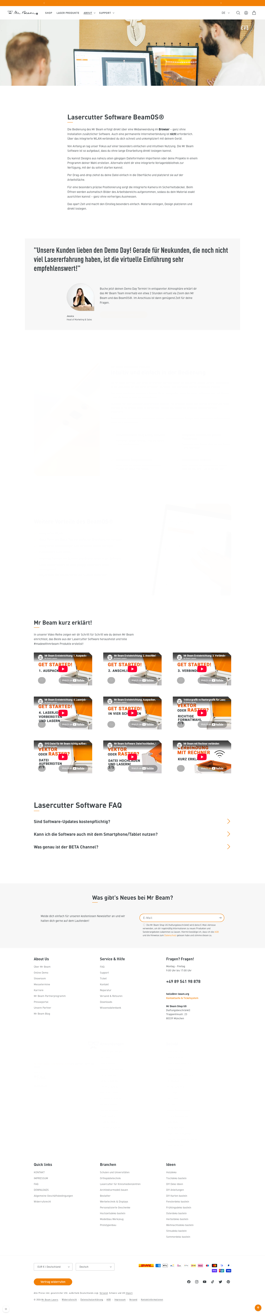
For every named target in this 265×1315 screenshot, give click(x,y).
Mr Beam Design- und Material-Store (52, 1063)
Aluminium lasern (110, 1092)
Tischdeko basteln (176, 1178)
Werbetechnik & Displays (114, 1201)
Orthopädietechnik (110, 1178)
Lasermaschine (175, 1051)
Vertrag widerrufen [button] (53, 1282)
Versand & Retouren (111, 996)
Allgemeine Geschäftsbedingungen (53, 1195)
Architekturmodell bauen (114, 1189)
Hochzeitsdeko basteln (112, 1213)
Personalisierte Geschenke (115, 1207)
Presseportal (41, 1002)
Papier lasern (107, 1116)
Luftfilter (171, 1104)
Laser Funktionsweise (178, 1133)
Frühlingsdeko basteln (178, 1207)
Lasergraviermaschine (179, 1063)
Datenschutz (170, 935)
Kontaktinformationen (152, 1299)
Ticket (103, 978)
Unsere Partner (42, 1007)
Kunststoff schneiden (112, 1069)
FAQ (102, 966)
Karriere (38, 990)
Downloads (106, 1002)
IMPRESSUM (41, 1178)
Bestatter (105, 1195)
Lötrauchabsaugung (177, 1116)
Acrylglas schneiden (111, 1098)
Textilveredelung (109, 1110)
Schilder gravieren (110, 1127)
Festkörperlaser (175, 1127)
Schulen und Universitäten (114, 1172)
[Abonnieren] (220, 918)
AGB (216, 931)
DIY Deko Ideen (174, 1184)
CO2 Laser (172, 1092)
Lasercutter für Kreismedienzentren (120, 1184)
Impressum (120, 1299)
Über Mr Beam (42, 966)
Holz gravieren (108, 1063)
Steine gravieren (109, 1086)
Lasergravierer (174, 1069)
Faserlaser (172, 1121)
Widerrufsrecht (42, 1201)
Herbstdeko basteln (177, 1219)
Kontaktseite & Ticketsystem (182, 998)
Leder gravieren (109, 1080)
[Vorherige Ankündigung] (44, 3)
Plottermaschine (175, 1086)
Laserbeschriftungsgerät (180, 1075)
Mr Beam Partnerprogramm (50, 996)
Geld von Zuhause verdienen (182, 1139)
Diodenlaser (173, 1080)
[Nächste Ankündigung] (221, 3)
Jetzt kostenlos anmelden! (124, 314)
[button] (89, 13)
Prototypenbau (108, 1225)
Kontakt (104, 984)
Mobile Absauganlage (178, 1110)
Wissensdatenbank (110, 1007)
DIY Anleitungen (175, 1189)
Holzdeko (171, 1172)
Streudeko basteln (176, 1230)
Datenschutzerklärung (91, 1299)
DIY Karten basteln (176, 1195)
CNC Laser (172, 1098)
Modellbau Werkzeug (112, 1219)
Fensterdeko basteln (177, 1201)
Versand (104, 1293)
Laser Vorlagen (174, 1145)
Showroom (40, 978)
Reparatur (105, 990)
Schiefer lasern (108, 1121)
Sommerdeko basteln (178, 1236)
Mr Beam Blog (42, 1013)
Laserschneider (175, 1057)
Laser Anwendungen (111, 1051)
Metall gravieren (109, 1104)
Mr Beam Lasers (49, 1299)
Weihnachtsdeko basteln (180, 1225)
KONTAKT (39, 1172)
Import (129, 1293)
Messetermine (42, 984)
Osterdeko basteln (176, 1213)
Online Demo (41, 972)
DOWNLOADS (41, 1189)
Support (104, 972)
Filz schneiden (108, 1075)
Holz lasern (106, 1057)
